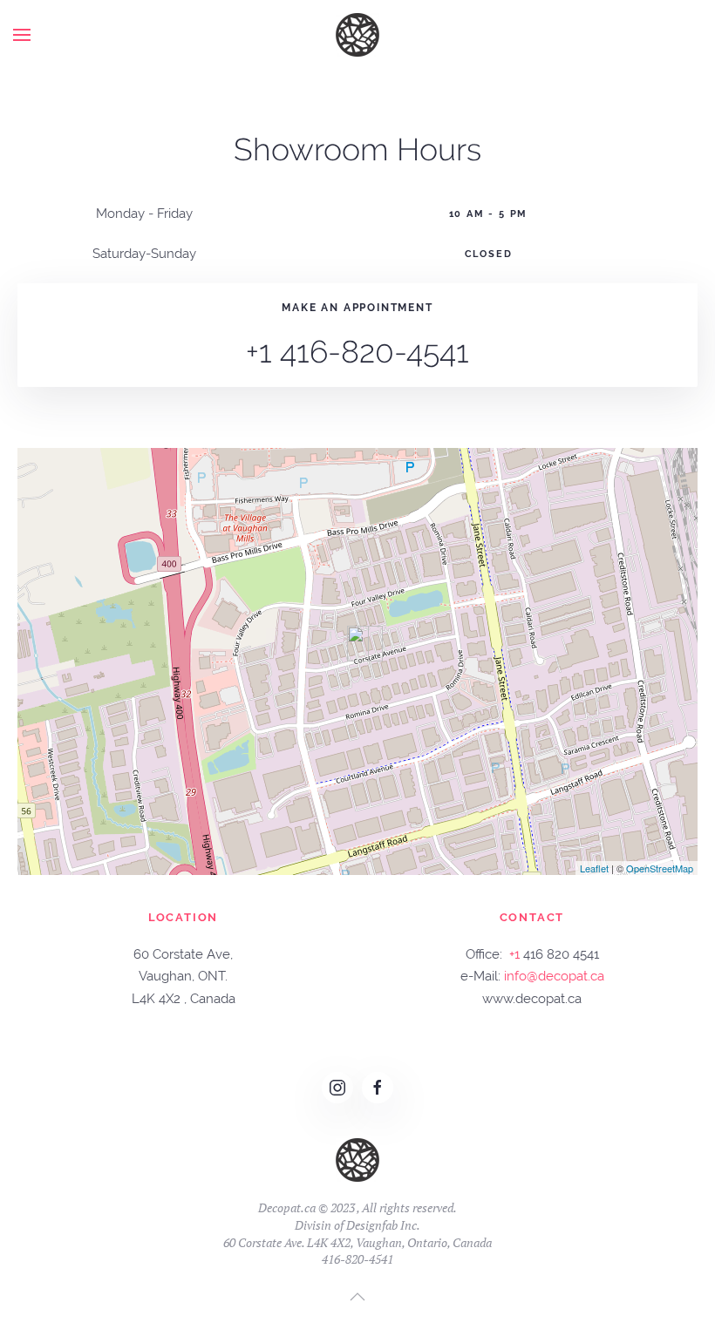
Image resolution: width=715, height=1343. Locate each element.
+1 (514, 954)
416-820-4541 (357, 1259)
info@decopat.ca (554, 976)
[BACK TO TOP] (357, 1297)
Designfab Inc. (383, 1225)
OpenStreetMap (659, 868)
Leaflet (594, 868)
